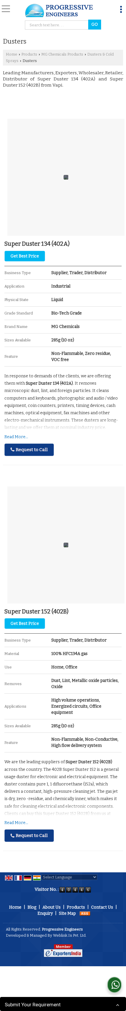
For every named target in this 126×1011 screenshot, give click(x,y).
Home (11, 54)
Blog (32, 907)
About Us (51, 907)
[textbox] (57, 25)
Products (29, 54)
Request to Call (31, 449)
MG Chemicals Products (62, 54)
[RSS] (85, 913)
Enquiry (45, 913)
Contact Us (102, 907)
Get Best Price (25, 256)
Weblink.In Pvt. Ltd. (69, 935)
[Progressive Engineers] (59, 11)
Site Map (67, 913)
